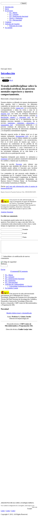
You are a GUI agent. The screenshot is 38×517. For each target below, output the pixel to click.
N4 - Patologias (10, 280)
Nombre (25, 229)
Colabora (8, 22)
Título (24, 237)
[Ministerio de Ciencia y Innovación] (5, 294)
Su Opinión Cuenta (11, 288)
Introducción (9, 7)
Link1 (3, 511)
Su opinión (8, 28)
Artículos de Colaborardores (14, 284)
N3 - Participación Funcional (14, 279)
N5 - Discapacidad (15, 20)
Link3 (13, 511)
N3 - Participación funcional (18, 16)
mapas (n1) (20, 108)
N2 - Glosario (13, 14)
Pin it (11, 80)
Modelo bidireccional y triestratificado (19, 313)
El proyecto (9, 11)
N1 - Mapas (13, 12)
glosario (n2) (5, 114)
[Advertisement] (19, 49)
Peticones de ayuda (15, 26)
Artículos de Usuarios (12, 24)
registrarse (4, 159)
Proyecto (19, 164)
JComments (14, 271)
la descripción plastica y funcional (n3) (19, 116)
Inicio (7, 9)
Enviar (3, 269)
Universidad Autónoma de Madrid (20, 286)
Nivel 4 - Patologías (15, 18)
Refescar (4, 264)
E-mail (24, 233)
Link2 (8, 511)
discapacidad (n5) (22, 136)
